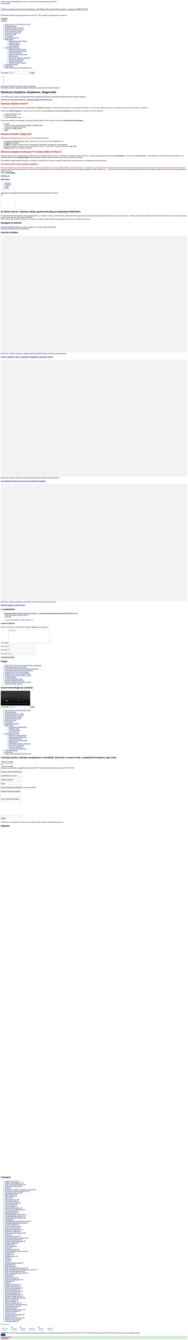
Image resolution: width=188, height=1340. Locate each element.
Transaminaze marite (11, 1306)
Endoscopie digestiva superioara (15, 1238)
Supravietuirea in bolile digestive (15, 1304)
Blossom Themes (99, 1333)
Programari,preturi (10, 26)
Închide (4, 21)
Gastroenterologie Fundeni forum (15, 1251)
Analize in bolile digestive (13, 1183)
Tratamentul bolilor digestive (50, 477)
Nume (3, 646)
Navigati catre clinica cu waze (14, 29)
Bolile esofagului (10, 1196)
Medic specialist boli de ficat (14, 1271)
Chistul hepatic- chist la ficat (13, 605)
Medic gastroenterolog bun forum (15, 1268)
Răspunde (8, 617)
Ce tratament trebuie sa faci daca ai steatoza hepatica (23, 481)
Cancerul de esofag (11, 1201)
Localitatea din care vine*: (9, 776)
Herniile (7, 1259)
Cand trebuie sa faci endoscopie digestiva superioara (21, 669)
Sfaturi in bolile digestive (12, 1294)
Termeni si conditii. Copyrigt (13, 684)
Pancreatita (8, 1281)
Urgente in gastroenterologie (14, 1318)
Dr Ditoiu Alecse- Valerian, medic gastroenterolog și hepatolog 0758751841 (26, 96)
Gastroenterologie (10, 1249)
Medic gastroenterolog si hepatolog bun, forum (19, 1269)
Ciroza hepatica (14, 46)
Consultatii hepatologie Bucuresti (15, 1223)
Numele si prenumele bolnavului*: (11, 772)
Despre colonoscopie (11, 1228)
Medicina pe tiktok (10, 34)
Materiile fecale (9, 1266)
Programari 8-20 (6, 1337)
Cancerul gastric (10, 1204)
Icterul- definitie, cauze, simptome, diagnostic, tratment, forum (27, 357)
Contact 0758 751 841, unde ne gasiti (16, 672)
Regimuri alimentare (11, 1289)
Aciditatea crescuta (11, 1181)
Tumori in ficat (51, 602)
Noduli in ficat (42, 602)
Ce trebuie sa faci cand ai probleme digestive (19, 670)
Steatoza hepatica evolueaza (49, 193)
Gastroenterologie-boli (12, 38)
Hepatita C (8, 1254)
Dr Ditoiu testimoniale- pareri (14, 679)
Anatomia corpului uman (12, 1186)
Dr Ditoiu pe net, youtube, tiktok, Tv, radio (18, 675)
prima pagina (10, 173)
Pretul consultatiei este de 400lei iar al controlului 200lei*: (19, 787)
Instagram (23, 1330)
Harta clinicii (5, 1338)
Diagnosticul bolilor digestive (18, 51)
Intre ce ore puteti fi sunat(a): (10, 799)
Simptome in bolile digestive (17, 49)
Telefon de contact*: (7, 779)
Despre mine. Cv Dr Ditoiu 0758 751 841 (18, 24)
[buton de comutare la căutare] (1, 71)
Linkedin (32, 1330)
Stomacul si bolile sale (16, 61)
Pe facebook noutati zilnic (13, 33)
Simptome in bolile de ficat (13, 1296)
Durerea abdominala (15, 53)
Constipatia (8, 1219)
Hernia (7, 1258)
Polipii (6, 1283)
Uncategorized (9, 1316)
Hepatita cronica (14, 43)
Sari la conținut (5, 3)
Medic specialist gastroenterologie (15, 1273)
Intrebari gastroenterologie (13, 1263)
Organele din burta (10, 1278)
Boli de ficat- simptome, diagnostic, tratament (15, 88)
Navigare (4, 19)
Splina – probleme (10, 1299)
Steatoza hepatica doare (32, 193)
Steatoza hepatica (53, 88)
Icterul (7, 1261)
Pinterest (41, 1330)
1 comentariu (68, 96)
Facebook (14, 1330)
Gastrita (7, 1248)
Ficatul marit (34, 602)
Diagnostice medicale (11, 1231)
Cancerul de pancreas (12, 1203)
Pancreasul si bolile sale (16, 59)
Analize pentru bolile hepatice (18, 41)
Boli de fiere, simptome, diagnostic (19, 58)
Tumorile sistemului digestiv (17, 63)
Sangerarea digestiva (11, 1293)
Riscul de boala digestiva (13, 1291)
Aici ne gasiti (9, 36)
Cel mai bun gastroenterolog (14, 1209)
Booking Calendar (9, 763)
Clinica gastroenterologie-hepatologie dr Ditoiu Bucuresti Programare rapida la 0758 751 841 (44, 9)
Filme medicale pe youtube (13, 31)
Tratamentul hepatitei (11, 64)
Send (3, 818)
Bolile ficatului (9, 39)
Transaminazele (10, 1308)
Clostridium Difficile (11, 1213)
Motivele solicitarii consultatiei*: (11, 791)
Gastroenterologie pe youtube (14, 28)
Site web (3, 653)
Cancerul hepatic (10, 1206)
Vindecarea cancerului (12, 1319)
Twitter (50, 1330)
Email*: (3, 783)
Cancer (7, 1198)
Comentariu (4, 643)
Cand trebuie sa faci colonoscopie (15, 667)
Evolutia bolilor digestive (12, 1239)
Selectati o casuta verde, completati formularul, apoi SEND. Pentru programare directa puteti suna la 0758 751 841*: (38, 768)
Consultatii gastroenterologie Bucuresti (17, 1221)
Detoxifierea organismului (13, 1229)
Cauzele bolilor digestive (12, 1208)
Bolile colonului (13, 56)
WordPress (118, 1333)
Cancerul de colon (10, 1199)
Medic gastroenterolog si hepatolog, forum (18, 68)
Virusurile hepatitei (14, 44)
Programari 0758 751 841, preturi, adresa (18, 682)
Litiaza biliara (9, 66)
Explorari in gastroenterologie (18, 54)
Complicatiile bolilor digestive (14, 1216)
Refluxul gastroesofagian (12, 1288)
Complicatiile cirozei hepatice (14, 1218)
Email (3, 650)
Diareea (7, 1234)
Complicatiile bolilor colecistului (14, 1214)
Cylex (5, 1330)
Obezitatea (8, 1276)
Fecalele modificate (11, 1243)
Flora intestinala (10, 1246)
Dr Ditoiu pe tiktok (10, 677)
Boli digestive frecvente (12, 48)
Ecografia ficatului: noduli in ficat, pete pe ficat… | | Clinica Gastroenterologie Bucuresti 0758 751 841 (39, 613)
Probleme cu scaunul (11, 1286)
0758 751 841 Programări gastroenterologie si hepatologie (23, 665)
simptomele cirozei (7, 193)
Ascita (7, 1188)
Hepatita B (8, 1253)
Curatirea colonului (11, 1224)
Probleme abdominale (12, 1284)
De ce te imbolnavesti (12, 1226)
